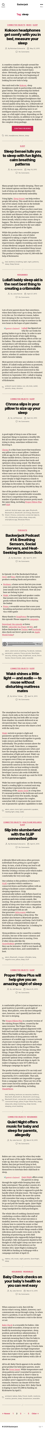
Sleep (35, 25)
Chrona (5, 450)
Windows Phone (24, 520)
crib (27, 386)
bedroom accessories (24, 1095)
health (30, 1396)
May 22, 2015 (35, 48)
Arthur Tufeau (18, 696)
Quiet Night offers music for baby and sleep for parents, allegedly (22, 1128)
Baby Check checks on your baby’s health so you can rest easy (22, 1281)
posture (17, 653)
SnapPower (21, 617)
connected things (11, 1101)
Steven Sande (16, 658)
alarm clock (23, 790)
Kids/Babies (22, 275)
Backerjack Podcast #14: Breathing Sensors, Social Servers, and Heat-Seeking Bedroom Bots (22, 544)
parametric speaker (31, 809)
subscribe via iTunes (17, 627)
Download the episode (12, 624)
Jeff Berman (17, 418)
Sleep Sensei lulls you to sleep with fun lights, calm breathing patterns (22, 157)
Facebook (36, 629)
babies (19, 386)
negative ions (10, 959)
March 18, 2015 (32, 1140)
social (34, 656)
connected (21, 515)
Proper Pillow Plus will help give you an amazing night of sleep (22, 979)
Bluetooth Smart (11, 1099)
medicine (36, 1396)
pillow (20, 517)
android (8, 510)
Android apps (16, 510)
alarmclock (14, 651)
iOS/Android (13, 517)
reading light (10, 812)
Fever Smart (14, 1369)
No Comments (24, 52)
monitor (8, 1398)
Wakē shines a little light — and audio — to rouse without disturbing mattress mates (22, 682)
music (16, 1259)
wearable (29, 658)
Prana (5, 606)
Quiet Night (27, 1177)
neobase (38, 651)
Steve (4, 577)
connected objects (32, 515)
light (25, 262)
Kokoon (23, 85)
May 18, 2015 (32, 170)
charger (21, 957)
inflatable (28, 957)
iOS (6, 517)
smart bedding (17, 1106)
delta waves (20, 912)
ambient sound (10, 386)
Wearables (28, 1271)
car (23, 386)
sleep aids (31, 517)
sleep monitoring (19, 1104)
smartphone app (11, 520)
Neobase (7, 584)
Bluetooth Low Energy (23, 513)
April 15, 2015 (31, 558)
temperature (27, 1398)
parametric (9, 653)
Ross (13, 577)
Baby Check (7, 1325)
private (28, 653)
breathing (19, 262)
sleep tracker (31, 1104)
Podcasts (22, 530)
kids (30, 386)
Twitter (24, 629)
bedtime (12, 262)
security (8, 656)
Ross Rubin (18, 558)
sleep (27, 136)
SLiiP (4, 883)
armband (8, 1396)
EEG (6, 136)
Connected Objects (16, 25)
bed (6, 262)
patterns (35, 262)
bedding (12, 1095)
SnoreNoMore (8, 944)
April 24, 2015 (32, 418)
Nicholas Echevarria (17, 48)
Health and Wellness (32, 822)
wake (24, 658)
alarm (7, 651)
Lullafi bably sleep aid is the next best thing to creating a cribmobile (22, 284)
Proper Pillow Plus (33, 502)
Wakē (5, 595)
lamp (34, 957)
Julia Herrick (17, 170)
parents (8, 388)
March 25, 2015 (32, 989)
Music (29, 25)
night (30, 262)
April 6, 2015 (34, 844)
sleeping (8, 1106)
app (23, 510)
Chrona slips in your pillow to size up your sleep (22, 408)
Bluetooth (33, 510)
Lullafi (24, 328)
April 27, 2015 (32, 294)
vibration (19, 388)
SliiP (8, 505)
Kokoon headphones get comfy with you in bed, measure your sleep (22, 36)
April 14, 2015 (32, 696)
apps (27, 510)
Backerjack (22, 4)
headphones (13, 136)
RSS (31, 627)
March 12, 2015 (32, 1291)
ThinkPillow (7, 1089)
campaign (34, 619)
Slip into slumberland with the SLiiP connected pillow (22, 834)
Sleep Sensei (19, 199)
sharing (14, 656)
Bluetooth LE (9, 513)
